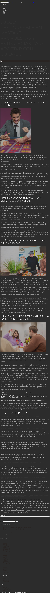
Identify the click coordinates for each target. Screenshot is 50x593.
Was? (4, 8)
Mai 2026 (5, 543)
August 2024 (5, 564)
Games (4, 578)
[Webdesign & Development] (14, 2)
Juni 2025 (5, 555)
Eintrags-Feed (6, 588)
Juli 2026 (5, 542)
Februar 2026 (6, 546)
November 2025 (6, 549)
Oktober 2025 (6, 550)
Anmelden (5, 587)
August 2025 (5, 552)
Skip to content (3, 1)
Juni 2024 (5, 566)
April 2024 (5, 567)
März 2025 (5, 558)
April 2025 (5, 557)
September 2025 (6, 551)
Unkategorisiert (6, 580)
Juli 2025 (5, 554)
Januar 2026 (5, 547)
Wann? (4, 13)
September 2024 (6, 563)
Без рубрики (6, 581)
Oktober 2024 (6, 562)
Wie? (4, 11)
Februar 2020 (6, 572)
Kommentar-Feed (7, 589)
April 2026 (5, 544)
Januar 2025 (5, 560)
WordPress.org (6, 590)
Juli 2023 (5, 569)
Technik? (5, 10)
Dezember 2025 (6, 548)
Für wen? (5, 9)
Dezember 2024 (6, 561)
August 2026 (5, 540)
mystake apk (38, 194)
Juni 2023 (5, 570)
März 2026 (5, 545)
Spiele (4, 579)
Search (1, 521)
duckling (2, 62)
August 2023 (5, 568)
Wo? (4, 12)
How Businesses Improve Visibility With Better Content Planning (17, 527)
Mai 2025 (5, 556)
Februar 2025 (5, 559)
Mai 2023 (5, 571)
